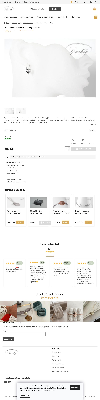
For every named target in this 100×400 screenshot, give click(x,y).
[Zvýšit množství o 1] (69, 148)
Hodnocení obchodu (58, 364)
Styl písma (92, 130)
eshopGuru (92, 396)
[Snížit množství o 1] (69, 150)
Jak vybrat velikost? (10, 130)
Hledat (54, 9)
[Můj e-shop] (11, 352)
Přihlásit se (8, 339)
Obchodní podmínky (58, 367)
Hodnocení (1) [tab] (15, 157)
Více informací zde (48, 390)
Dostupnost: (8, 136)
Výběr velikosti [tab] (33, 157)
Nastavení (25, 395)
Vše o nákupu (7, 2)
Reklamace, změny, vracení (60, 371)
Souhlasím (75, 387)
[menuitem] (11, 17)
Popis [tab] (7, 157)
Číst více (93, 124)
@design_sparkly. (50, 297)
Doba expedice (56, 352)
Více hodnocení (50, 256)
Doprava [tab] (42, 157)
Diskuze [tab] (24, 157)
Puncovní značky (57, 360)
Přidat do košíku (85, 149)
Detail (20, 222)
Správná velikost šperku (31, 2)
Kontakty (17, 2)
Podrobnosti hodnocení (27, 31)
